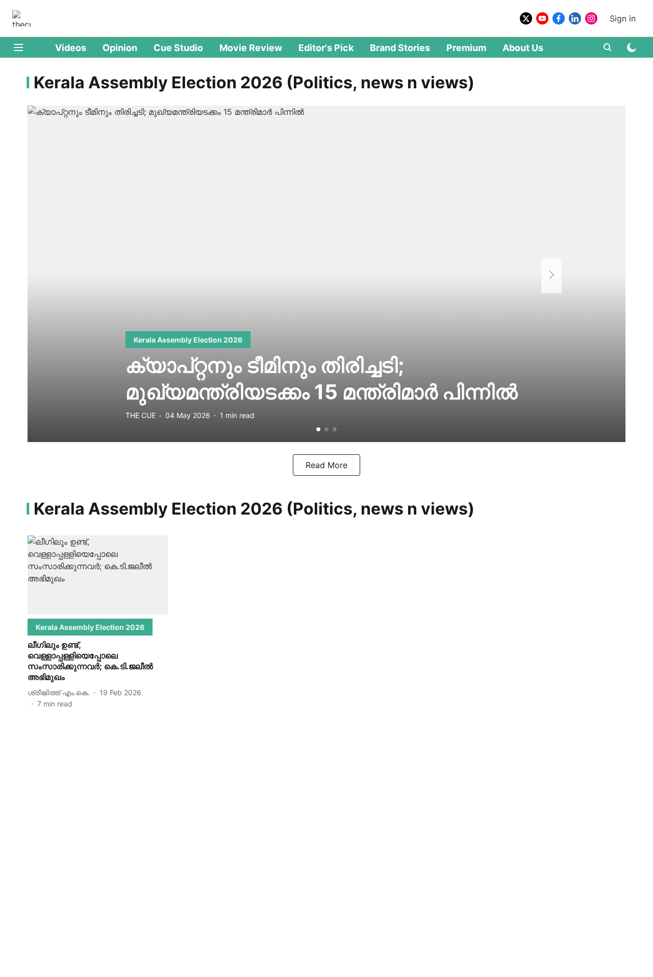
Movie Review (250, 47)
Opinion (120, 47)
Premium (466, 47)
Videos (70, 47)
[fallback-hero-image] (326, 274)
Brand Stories (400, 47)
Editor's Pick (326, 47)
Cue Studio (178, 47)
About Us (523, 47)
